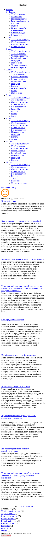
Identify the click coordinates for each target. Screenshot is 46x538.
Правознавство (7, 523)
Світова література (9, 516)
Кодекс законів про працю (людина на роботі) (21, 221)
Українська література (10, 511)
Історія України (8, 518)
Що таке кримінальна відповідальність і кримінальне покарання (18, 416)
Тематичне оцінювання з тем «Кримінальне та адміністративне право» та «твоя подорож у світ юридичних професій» (22, 288)
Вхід (14, 187)
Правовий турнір (8, 201)
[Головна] (5, 196)
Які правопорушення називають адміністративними (15, 450)
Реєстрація (5, 187)
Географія (5, 526)
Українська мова (8, 514)
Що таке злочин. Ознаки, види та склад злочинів (22, 259)
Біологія (4, 528)
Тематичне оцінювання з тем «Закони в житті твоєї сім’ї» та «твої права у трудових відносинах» (21, 475)
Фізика (4, 531)
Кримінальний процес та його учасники (19, 355)
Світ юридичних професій (12, 320)
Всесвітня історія (8, 521)
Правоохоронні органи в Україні (15, 386)
